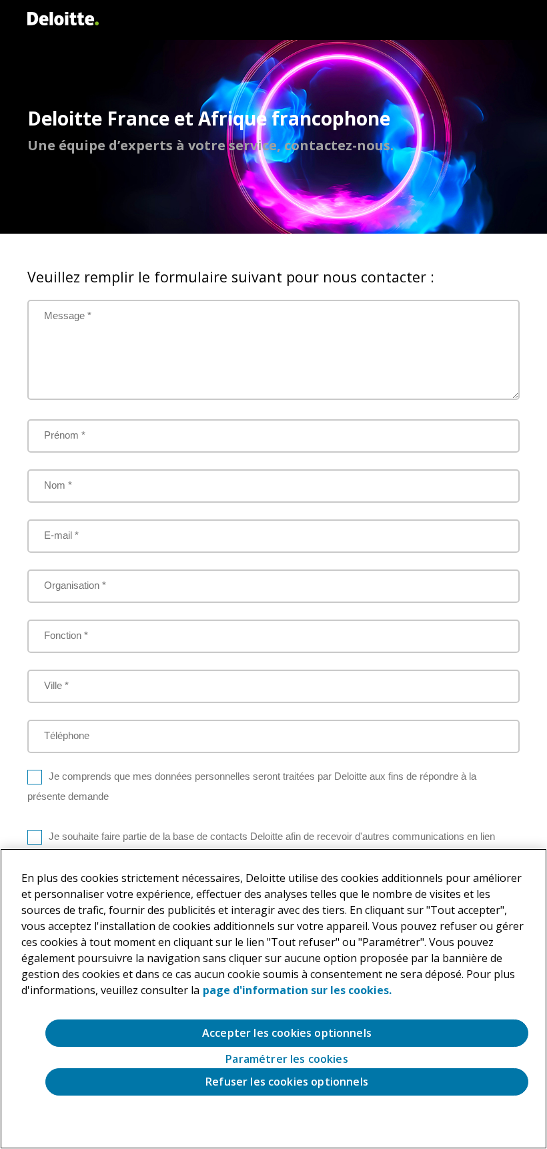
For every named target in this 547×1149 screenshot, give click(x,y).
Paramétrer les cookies (286, 1059)
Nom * (58, 485)
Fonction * (66, 635)
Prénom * (64, 435)
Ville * (56, 685)
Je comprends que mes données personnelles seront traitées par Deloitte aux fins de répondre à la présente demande (251, 786)
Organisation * (75, 585)
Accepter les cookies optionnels (287, 1032)
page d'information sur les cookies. (297, 990)
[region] (273, 999)
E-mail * (61, 535)
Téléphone (66, 735)
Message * (67, 315)
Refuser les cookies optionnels (286, 1081)
